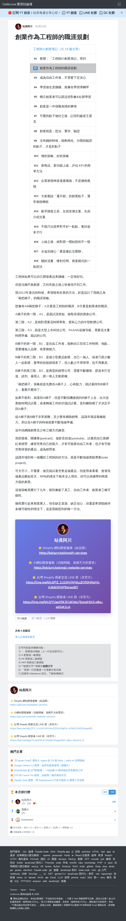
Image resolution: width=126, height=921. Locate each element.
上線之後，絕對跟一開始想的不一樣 (65, 242)
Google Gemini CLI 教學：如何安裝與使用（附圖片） (42, 765)
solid (58, 862)
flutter (56, 866)
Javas (111, 866)
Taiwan (13, 889)
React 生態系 (82, 855)
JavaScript (54, 881)
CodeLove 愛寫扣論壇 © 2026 (24, 894)
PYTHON (26, 881)
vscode (95, 859)
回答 (77, 851)
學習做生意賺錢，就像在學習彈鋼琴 (64, 87)
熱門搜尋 (15, 851)
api (46, 877)
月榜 (112, 792)
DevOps (33, 874)
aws (102, 877)
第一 (96, 877)
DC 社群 (109, 13)
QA (25, 851)
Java (104, 866)
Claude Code (42, 851)
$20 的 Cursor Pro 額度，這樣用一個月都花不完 (40, 775)
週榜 (105, 792)
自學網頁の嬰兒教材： (29, 855)
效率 (93, 855)
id (113, 851)
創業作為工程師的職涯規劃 (52, 37)
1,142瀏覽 (49, 618)
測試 (43, 859)
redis (82, 866)
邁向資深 (23, 859)
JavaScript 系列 (68, 870)
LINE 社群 (90, 13)
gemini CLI (60, 874)
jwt (102, 859)
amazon (37, 881)
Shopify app (63, 851)
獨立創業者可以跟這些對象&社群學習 (65, 97)
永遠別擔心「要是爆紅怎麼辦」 (62, 251)
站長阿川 (27, 26)
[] (72, 851)
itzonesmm (27, 819)
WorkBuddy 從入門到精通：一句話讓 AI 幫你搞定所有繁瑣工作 (48, 770)
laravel (32, 877)
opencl (46, 855)
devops (62, 859)
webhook (15, 874)
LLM (60, 877)
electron (27, 870)
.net (97, 874)
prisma (74, 877)
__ (40, 874)
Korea (32, 889)
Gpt (103, 851)
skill (45, 881)
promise (86, 851)
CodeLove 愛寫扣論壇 (17, 4)
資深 (12, 855)
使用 (67, 877)
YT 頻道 (71, 13)
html (53, 851)
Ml (41, 866)
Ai (25, 877)
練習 (108, 859)
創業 (80, 859)
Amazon (66, 866)
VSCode (34, 859)
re (45, 874)
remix (20, 877)
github (90, 866)
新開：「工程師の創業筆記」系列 (63, 59)
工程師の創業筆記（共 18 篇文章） (57, 49)
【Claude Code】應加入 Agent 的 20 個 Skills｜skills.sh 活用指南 (49, 760)
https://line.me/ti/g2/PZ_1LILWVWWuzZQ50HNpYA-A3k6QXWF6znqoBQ (51, 728)
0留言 (38, 618)
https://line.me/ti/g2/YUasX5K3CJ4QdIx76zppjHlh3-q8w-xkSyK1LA (47, 740)
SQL (16, 881)
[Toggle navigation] (119, 4)
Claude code (40, 870)
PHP (99, 862)
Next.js (72, 859)
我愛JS (25, 809)
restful (73, 862)
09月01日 (40, 26)
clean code (84, 870)
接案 (56, 870)
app (109, 851)
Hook (67, 855)
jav (11, 870)
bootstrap (90, 862)
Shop (98, 866)
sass (110, 862)
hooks (48, 866)
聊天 (109, 877)
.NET (50, 874)
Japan (23, 889)
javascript (57, 855)
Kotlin (20, 862)
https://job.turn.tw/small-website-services (63, 568)
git (50, 870)
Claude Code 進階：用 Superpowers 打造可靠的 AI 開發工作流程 (49, 780)
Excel (53, 877)
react (83, 877)
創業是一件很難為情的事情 (58, 106)
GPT (87, 859)
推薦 (63, 881)
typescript (106, 874)
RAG (75, 866)
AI (48, 859)
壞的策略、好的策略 (55, 156)
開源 (54, 859)
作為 (65, 862)
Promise (49, 862)
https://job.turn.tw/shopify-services (63, 553)
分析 (24, 874)
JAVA (40, 877)
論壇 (30, 851)
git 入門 (102, 870)
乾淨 (100, 855)
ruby (80, 862)
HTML (95, 851)
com (94, 870)
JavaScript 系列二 (34, 862)
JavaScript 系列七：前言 (81, 874)
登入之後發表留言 (25, 637)
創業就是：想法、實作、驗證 (60, 131)
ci (105, 862)
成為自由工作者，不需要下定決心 (63, 78)
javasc (18, 870)
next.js (35, 866)
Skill (89, 877)
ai (72, 855)
